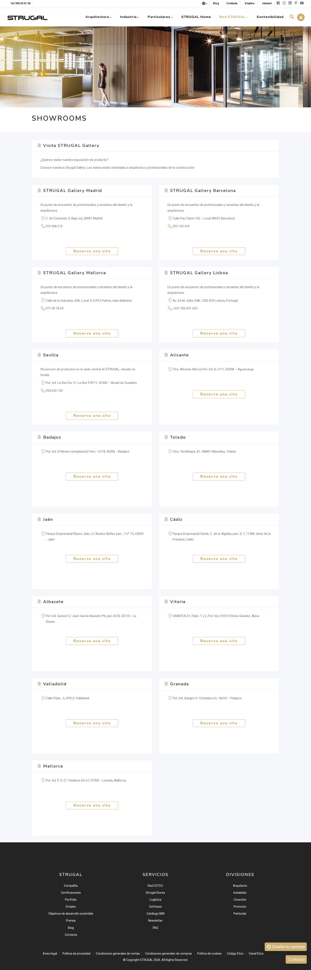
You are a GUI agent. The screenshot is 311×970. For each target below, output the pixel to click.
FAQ (155, 927)
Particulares (159, 17)
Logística (155, 899)
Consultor (240, 899)
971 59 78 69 (54, 308)
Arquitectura (97, 17)
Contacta (71, 934)
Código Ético (235, 953)
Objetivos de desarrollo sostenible (70, 913)
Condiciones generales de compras (168, 953)
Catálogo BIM (155, 913)
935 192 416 (181, 226)
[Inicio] (27, 16)
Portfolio (71, 899)
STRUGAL (146, 960)
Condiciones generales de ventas (118, 953)
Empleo (71, 906)
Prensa (71, 920)
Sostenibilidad (270, 17)
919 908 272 (54, 226)
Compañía (71, 885)
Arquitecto (240, 885)
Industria (128, 17)
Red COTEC (155, 885)
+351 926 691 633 (185, 308)
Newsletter (155, 920)
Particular (240, 913)
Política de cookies (209, 953)
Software (155, 906)
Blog (71, 927)
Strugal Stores (155, 892)
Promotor (240, 906)
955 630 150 (54, 391)
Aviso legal (50, 953)
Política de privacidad (76, 953)
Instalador (240, 892)
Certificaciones (71, 892)
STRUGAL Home (196, 17)
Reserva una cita (92, 251)
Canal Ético (256, 953)
